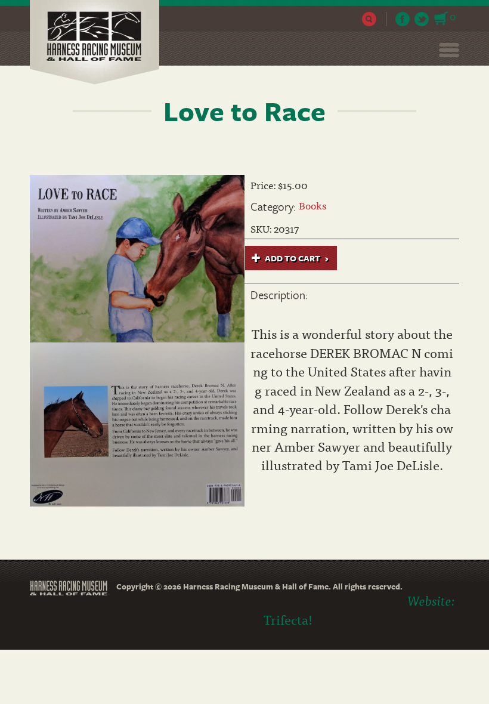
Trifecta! (288, 619)
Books (312, 205)
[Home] (99, 42)
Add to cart (291, 258)
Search (369, 19)
